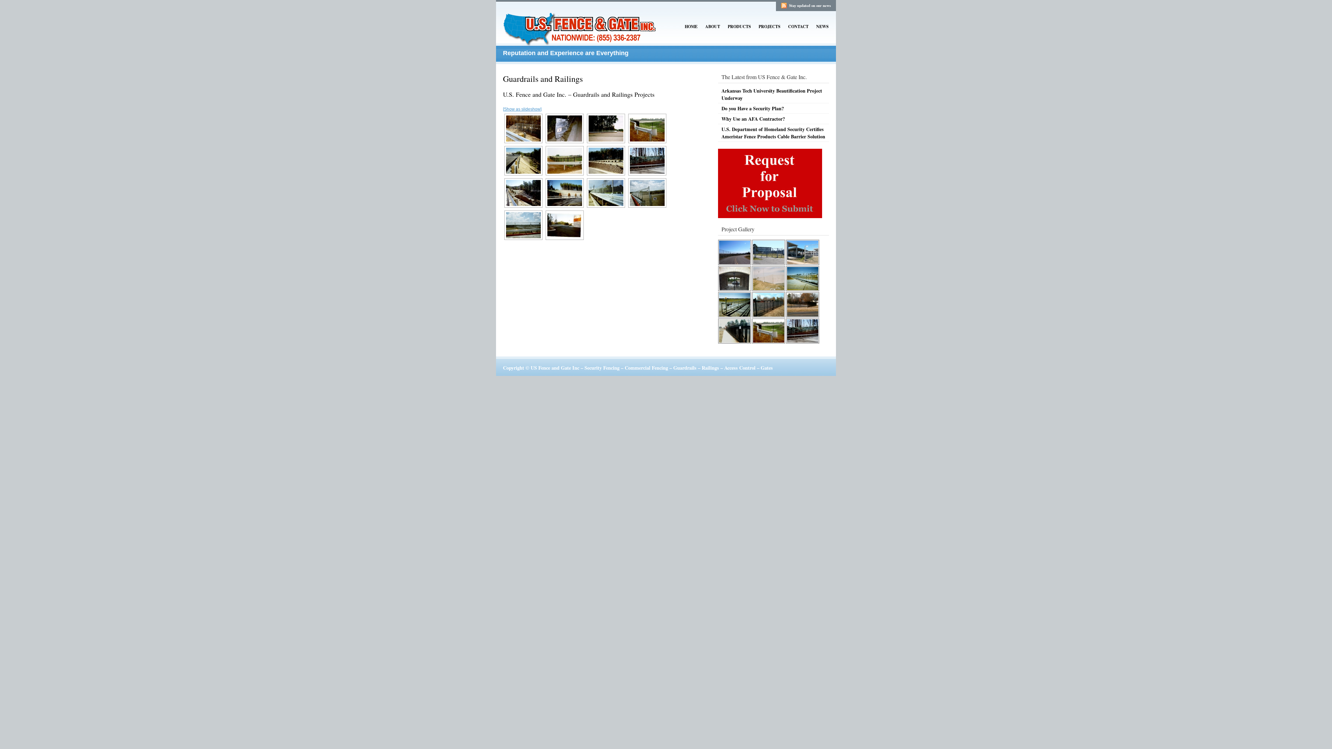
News (822, 26)
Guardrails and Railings (543, 78)
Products (739, 26)
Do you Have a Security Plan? (753, 108)
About (712, 26)
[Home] (581, 41)
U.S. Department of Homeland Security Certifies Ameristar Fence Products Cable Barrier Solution (773, 133)
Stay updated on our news (810, 5)
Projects (769, 26)
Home (691, 26)
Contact (798, 26)
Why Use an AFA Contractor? (753, 118)
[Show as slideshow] (522, 109)
